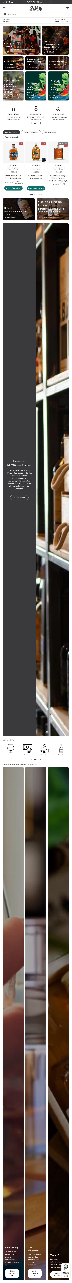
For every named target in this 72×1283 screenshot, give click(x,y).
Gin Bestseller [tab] (50, 132)
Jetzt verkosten (12, 1273)
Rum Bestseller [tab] (11, 132)
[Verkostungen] (10, 748)
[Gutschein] (27, 748)
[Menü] (69, 1264)
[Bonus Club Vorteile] (58, 108)
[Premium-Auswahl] (13, 108)
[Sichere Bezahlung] (36, 108)
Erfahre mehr (19, 497)
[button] (67, 8)
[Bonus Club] (44, 748)
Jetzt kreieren (35, 1273)
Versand (17, 168)
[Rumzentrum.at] (35, 8)
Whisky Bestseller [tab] (31, 132)
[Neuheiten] (61, 748)
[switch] (66, 1276)
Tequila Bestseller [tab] (12, 137)
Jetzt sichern (57, 1274)
